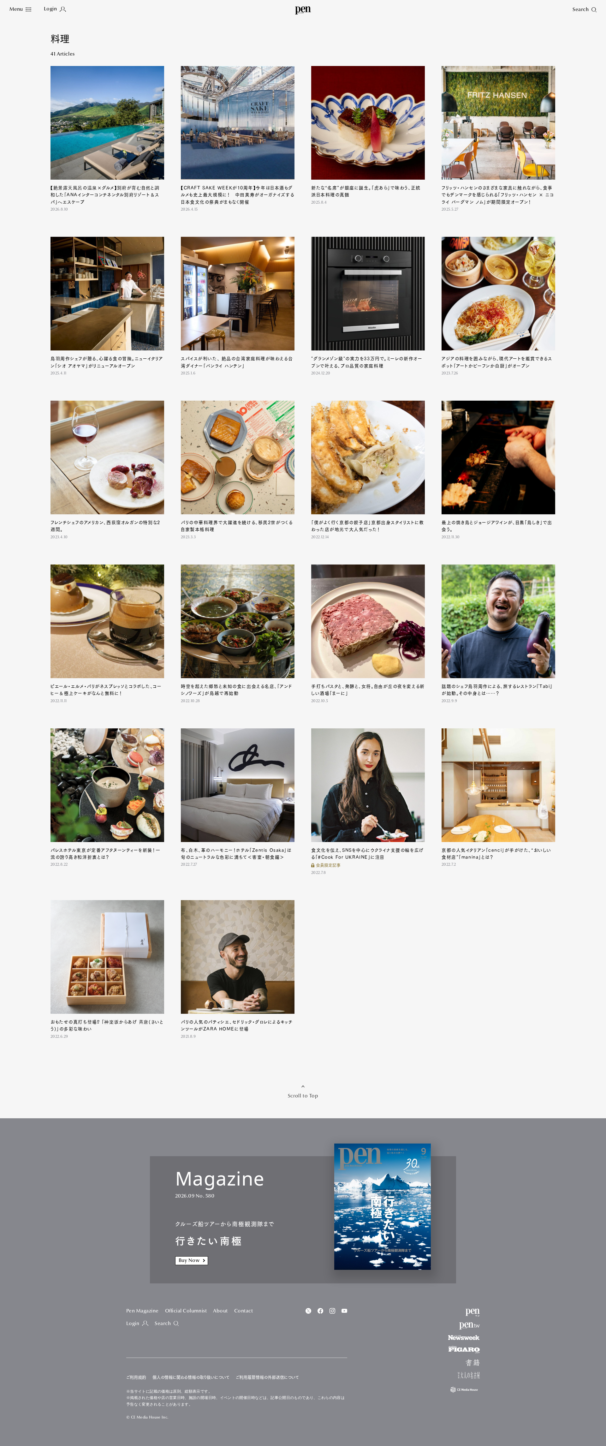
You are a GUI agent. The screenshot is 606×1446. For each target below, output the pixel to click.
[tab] (20, 9)
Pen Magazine (142, 1311)
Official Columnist (186, 1311)
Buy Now (189, 1260)
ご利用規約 (136, 1377)
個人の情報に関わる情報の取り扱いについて (190, 1377)
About (220, 1311)
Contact (243, 1311)
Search (163, 1323)
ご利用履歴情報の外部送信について (267, 1377)
